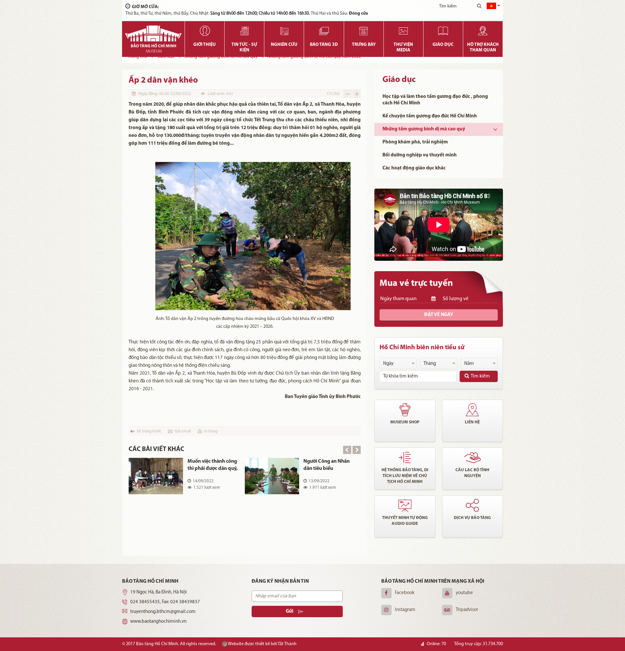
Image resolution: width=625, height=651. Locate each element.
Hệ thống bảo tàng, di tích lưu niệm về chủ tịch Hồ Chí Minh (405, 476)
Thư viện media (403, 47)
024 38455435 (145, 602)
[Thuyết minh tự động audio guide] (405, 505)
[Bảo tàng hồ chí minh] (153, 39)
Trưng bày (364, 44)
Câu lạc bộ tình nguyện (472, 473)
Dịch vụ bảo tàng (472, 518)
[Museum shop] (405, 409)
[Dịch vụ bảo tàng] (472, 505)
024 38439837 (185, 602)
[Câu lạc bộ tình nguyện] (472, 457)
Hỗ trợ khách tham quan (483, 47)
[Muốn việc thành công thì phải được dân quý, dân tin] (156, 476)
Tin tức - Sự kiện (244, 47)
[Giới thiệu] (204, 31)
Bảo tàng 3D (324, 44)
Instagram (405, 609)
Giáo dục (443, 44)
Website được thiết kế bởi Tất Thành (262, 644)
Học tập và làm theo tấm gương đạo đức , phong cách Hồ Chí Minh (435, 100)
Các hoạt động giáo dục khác (414, 168)
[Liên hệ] (472, 409)
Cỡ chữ (333, 94)
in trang (210, 431)
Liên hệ (472, 422)
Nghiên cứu (284, 44)
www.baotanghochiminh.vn (158, 621)
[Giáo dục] (443, 31)
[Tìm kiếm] (479, 6)
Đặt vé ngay (438, 314)
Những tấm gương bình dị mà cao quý (423, 129)
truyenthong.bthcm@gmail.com (163, 611)
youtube (464, 593)
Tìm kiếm (480, 376)
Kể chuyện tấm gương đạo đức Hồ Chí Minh (429, 116)
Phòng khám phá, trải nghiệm (415, 142)
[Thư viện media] (403, 31)
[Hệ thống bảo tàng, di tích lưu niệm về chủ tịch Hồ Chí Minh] (405, 457)
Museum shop (405, 422)
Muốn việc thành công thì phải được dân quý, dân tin (213, 465)
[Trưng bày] (363, 31)
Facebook (404, 593)
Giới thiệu (204, 44)
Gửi (289, 611)
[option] (245, 481)
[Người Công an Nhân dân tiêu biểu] (272, 476)
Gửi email (182, 431)
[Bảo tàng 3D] (323, 31)
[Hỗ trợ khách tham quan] (483, 31)
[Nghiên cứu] (284, 31)
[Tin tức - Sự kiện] (244, 31)
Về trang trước (149, 431)
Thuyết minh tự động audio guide (405, 521)
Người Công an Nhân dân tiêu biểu (326, 465)
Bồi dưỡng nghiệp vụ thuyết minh (419, 155)
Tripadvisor (467, 609)
